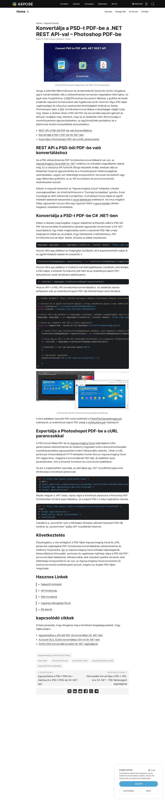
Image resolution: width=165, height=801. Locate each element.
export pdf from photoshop (49, 666)
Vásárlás (76, 4)
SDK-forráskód (49, 596)
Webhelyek (102, 4)
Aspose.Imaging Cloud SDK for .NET (56, 163)
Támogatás (89, 4)
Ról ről (114, 4)
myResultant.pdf (97, 422)
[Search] (153, 4)
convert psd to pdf (60, 661)
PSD (68, 98)
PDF (62, 109)
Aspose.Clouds (51, 23)
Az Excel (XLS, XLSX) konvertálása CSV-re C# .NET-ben (69, 639)
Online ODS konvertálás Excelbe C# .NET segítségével (68, 644)
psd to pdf (42, 661)
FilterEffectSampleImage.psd (106, 418)
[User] (146, 4)
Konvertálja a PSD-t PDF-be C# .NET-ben (61, 135)
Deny (148, 791)
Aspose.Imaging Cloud (82, 443)
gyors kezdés (102, 203)
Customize (128, 791)
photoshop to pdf (80, 661)
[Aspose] (22, 4)
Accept (138, 784)
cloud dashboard (82, 199)
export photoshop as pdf (102, 661)
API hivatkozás (49, 590)
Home (20, 11)
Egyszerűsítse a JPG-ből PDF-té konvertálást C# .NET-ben (71, 635)
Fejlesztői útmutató (51, 584)
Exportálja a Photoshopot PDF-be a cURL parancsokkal (69, 139)
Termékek (64, 4)
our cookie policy (144, 778)
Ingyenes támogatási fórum (56, 603)
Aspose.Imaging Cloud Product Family (54, 655)
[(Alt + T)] (28, 11)
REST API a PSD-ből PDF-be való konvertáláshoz (65, 130)
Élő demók (46, 609)
